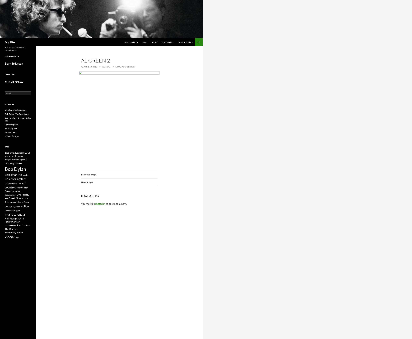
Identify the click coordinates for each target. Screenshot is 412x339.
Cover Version (21, 187)
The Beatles (11, 228)
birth (25, 159)
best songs (18, 159)
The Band (26, 225)
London (8, 211)
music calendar (15, 214)
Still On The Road (12, 136)
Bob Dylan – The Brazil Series (17, 114)
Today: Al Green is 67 (125, 67)
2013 (22, 153)
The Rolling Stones (14, 232)
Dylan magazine (11, 124)
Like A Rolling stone (12, 207)
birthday (9, 163)
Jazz (25, 198)
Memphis (15, 210)
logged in (100, 203)
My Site (10, 42)
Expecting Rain (11, 128)
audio (14, 156)
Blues (18, 163)
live (26, 206)
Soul (18, 225)
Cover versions (12, 191)
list (22, 206)
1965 (7, 153)
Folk (6, 198)
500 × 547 (106, 67)
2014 (27, 152)
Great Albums (184, 42)
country (10, 187)
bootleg (26, 175)
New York (20, 219)
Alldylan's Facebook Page (15, 110)
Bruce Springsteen (15, 179)
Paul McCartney (12, 221)
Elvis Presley (23, 194)
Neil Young (10, 218)
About (155, 42)
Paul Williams (10, 225)
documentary (10, 195)
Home (144, 42)
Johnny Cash (22, 202)
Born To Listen (131, 42)
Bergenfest (9, 159)
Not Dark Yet (10, 132)
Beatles (20, 156)
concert (21, 183)
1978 (12, 153)
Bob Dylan (167, 42)
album (8, 156)
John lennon (10, 202)
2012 (17, 153)
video (9, 237)
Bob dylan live (13, 174)
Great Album (16, 198)
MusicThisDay (14, 82)
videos (16, 237)
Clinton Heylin (10, 183)
